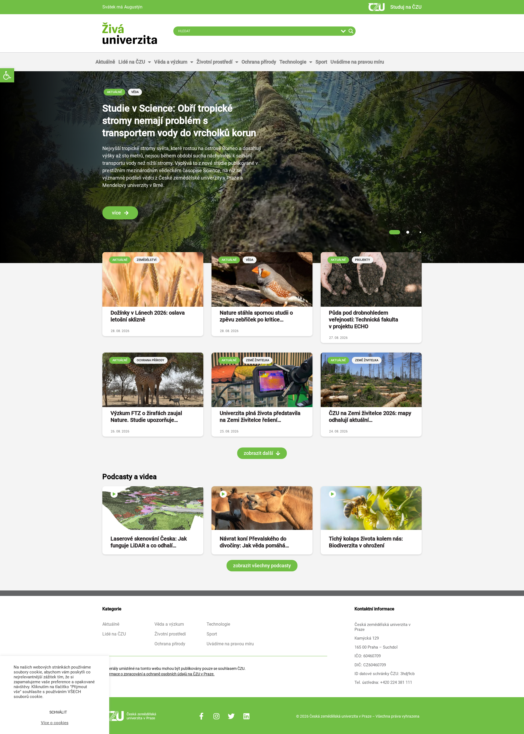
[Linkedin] (246, 716)
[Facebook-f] (201, 716)
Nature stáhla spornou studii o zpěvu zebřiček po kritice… (256, 316)
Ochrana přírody (259, 62)
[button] (7, 75)
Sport (321, 62)
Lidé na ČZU (131, 62)
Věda (135, 92)
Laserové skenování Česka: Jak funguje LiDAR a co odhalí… (149, 542)
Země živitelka (257, 360)
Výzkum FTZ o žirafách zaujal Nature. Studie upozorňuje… (146, 416)
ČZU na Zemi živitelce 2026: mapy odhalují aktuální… (370, 416)
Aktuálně (105, 62)
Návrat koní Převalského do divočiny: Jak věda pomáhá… (254, 542)
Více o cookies (55, 722)
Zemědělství (146, 260)
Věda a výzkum (170, 62)
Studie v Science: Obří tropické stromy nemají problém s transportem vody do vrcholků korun (179, 121)
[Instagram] (216, 716)
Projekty (362, 260)
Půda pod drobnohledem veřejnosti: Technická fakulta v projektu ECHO (363, 319)
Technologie (292, 62)
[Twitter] (231, 716)
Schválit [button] (58, 712)
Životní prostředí (214, 62)
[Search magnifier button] (351, 31)
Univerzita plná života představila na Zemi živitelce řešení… (260, 416)
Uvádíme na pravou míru (357, 62)
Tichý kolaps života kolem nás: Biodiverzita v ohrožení (366, 542)
